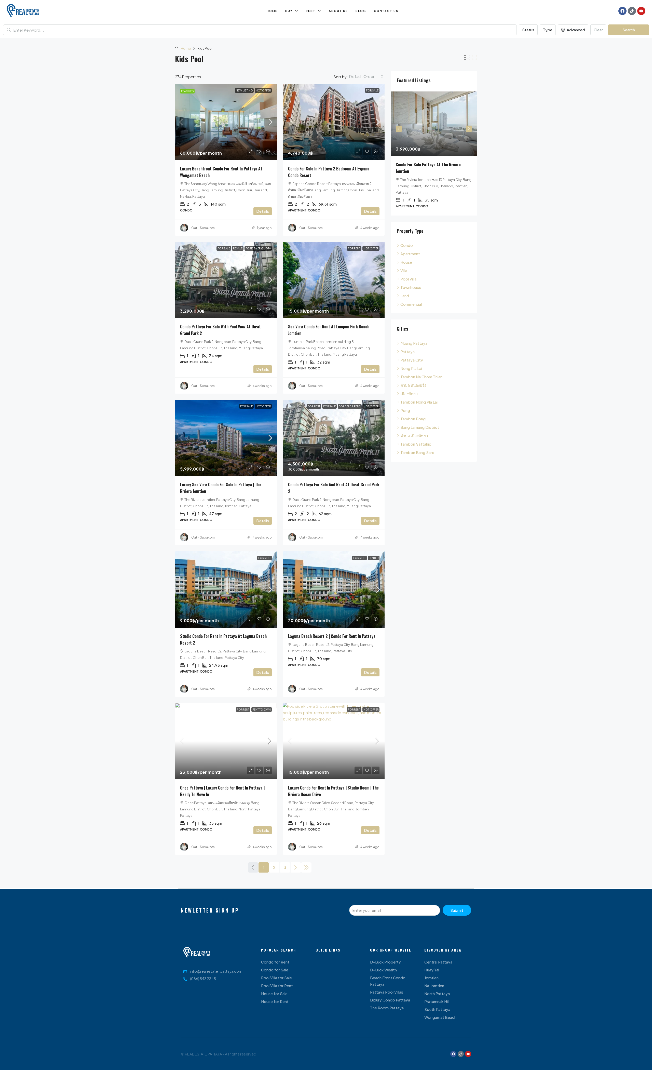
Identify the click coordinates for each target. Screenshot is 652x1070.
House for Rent (275, 1001)
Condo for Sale (274, 969)
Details (262, 211)
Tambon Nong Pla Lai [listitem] (419, 401)
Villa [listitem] (403, 270)
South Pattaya (437, 1009)
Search (628, 29)
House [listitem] (406, 262)
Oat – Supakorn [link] (203, 228)
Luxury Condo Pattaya (390, 999)
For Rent (354, 248)
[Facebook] (622, 11)
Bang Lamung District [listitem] (419, 427)
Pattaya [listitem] (407, 351)
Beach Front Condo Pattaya (387, 980)
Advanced (575, 29)
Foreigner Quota (258, 248)
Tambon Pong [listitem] (413, 418)
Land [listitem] (404, 295)
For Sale (372, 90)
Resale (237, 248)
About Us (338, 10)
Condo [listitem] (406, 245)
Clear (598, 29)
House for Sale (274, 993)
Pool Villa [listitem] (408, 278)
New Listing (244, 90)
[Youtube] (641, 11)
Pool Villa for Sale (276, 977)
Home (272, 10)
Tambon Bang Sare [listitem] (417, 452)
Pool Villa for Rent (277, 985)
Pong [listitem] (405, 410)
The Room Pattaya (387, 1007)
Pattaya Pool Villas (386, 991)
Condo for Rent (275, 961)
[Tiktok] (632, 11)
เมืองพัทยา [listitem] (409, 393)
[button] (466, 57)
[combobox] (366, 76)
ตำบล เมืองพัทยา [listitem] (414, 435)
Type (547, 29)
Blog (361, 10)
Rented (373, 557)
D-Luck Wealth (383, 969)
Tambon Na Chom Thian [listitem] (421, 376)
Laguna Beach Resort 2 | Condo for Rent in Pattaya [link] (331, 636)
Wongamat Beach (440, 1017)
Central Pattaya (438, 961)
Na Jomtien (434, 985)
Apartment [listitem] (410, 253)
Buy (289, 10)
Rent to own (261, 709)
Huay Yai (431, 969)
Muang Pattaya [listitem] (413, 343)
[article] (434, 153)
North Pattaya (437, 993)
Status (528, 29)
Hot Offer (263, 90)
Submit (456, 910)
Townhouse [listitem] (410, 287)
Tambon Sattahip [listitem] (415, 444)
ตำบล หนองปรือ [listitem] (413, 385)
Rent (311, 10)
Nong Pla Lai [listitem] (411, 368)
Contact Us (386, 10)
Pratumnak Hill (436, 1001)
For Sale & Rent (349, 406)
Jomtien (431, 977)
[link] (226, 122)
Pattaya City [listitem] (411, 359)
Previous (399, 129)
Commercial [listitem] (411, 304)
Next (469, 129)
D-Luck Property (385, 961)
